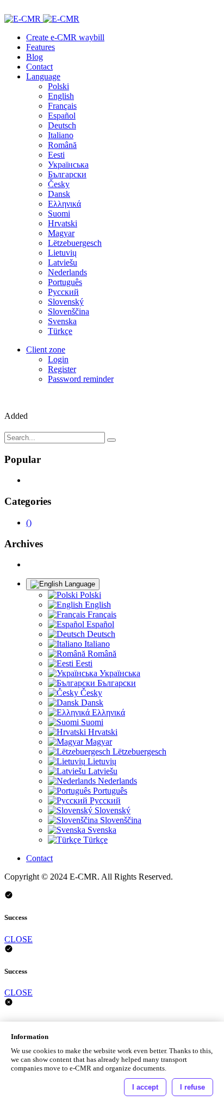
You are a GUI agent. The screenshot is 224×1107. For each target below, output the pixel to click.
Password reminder (81, 379)
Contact (39, 66)
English (61, 96)
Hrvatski (62, 223)
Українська (68, 164)
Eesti (56, 154)
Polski (58, 86)
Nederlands (67, 272)
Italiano (60, 135)
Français (62, 105)
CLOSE (18, 939)
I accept (145, 1087)
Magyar (61, 233)
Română (62, 145)
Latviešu (62, 262)
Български (67, 174)
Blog (34, 56)
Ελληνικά (64, 203)
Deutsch (62, 125)
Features (40, 47)
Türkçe (60, 331)
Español (62, 115)
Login (58, 359)
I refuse (192, 1087)
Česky (59, 184)
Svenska (62, 321)
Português (65, 282)
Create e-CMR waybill (65, 37)
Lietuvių (62, 252)
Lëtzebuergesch (75, 243)
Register (62, 369)
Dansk (59, 194)
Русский (63, 291)
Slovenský (66, 301)
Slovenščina (68, 311)
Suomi (59, 213)
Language (43, 76)
